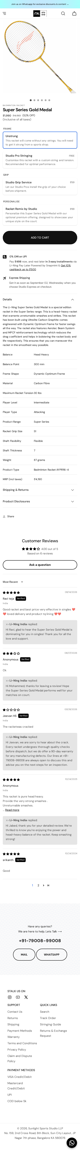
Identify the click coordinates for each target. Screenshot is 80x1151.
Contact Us (14, 1012)
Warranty (13, 1037)
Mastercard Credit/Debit (16, 1085)
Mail (24, 954)
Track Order (48, 1018)
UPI (9, 1095)
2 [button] (38, 885)
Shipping (13, 1024)
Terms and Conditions (22, 1043)
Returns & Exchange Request (53, 1033)
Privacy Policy (16, 1050)
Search (44, 1012)
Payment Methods (19, 1031)
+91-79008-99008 (40, 940)
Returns (12, 1018)
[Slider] (31, 100)
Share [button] (10, 516)
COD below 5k (16, 1101)
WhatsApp (51, 954)
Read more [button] (12, 810)
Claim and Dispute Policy (19, 1058)
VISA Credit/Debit (19, 1077)
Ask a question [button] (40, 565)
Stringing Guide (50, 1024)
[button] (4, 13)
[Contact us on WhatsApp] (72, 1143)
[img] (11, 593)
